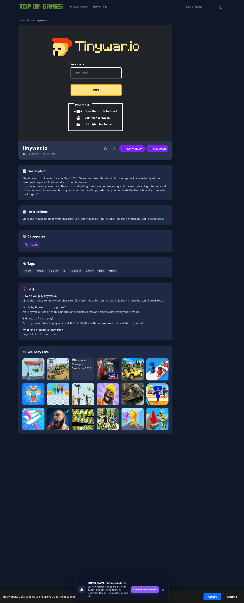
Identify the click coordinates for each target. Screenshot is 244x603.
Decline (232, 597)
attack (112, 270)
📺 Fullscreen (157, 148)
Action (30, 20)
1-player (53, 270)
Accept (212, 597)
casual (40, 270)
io (64, 270)
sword (27, 270)
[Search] (221, 8)
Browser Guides (79, 6)
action (89, 270)
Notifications (100, 6)
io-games (76, 270)
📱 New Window (132, 148)
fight (101, 270)
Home (21, 20)
